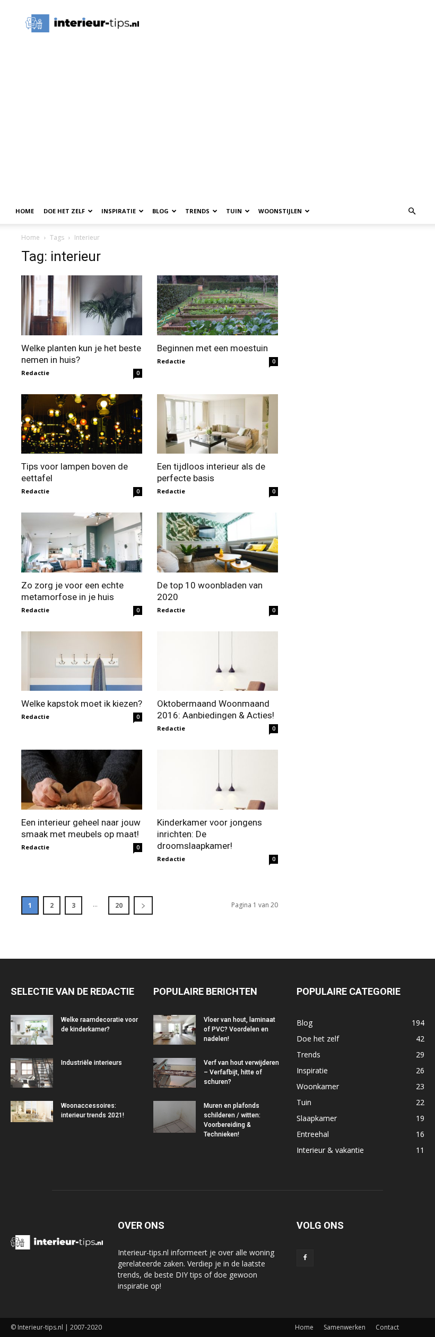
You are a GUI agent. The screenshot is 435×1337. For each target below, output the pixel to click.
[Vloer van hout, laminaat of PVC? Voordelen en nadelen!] (174, 1030)
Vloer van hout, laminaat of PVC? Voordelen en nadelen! (239, 1029)
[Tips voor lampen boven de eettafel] (81, 424)
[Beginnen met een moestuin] (217, 305)
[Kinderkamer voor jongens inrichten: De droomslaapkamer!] (217, 780)
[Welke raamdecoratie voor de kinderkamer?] (32, 1030)
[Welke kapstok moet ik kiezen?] (81, 661)
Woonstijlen (280, 211)
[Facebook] (305, 1257)
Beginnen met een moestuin (212, 348)
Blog (160, 211)
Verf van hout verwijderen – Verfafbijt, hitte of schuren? (241, 1072)
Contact (387, 1327)
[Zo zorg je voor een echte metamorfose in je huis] (81, 542)
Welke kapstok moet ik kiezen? (81, 703)
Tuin (234, 211)
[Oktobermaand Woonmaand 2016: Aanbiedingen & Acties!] (217, 661)
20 (119, 905)
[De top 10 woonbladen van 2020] (217, 542)
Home (24, 211)
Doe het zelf (64, 211)
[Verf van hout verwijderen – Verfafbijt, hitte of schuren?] (174, 1073)
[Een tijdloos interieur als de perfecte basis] (217, 424)
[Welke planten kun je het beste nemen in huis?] (81, 305)
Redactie (35, 373)
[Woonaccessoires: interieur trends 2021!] (32, 1111)
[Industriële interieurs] (32, 1073)
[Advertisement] (278, 23)
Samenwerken (345, 1327)
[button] (411, 211)
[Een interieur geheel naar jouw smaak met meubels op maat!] (81, 780)
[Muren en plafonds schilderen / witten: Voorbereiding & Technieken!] (174, 1117)
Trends (197, 211)
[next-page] (143, 905)
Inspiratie (118, 211)
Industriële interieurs (91, 1062)
